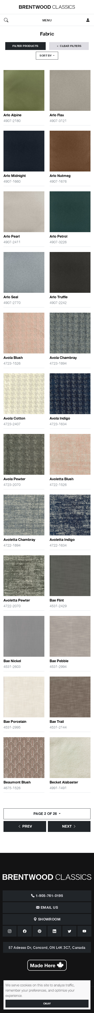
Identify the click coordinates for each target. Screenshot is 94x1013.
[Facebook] (24, 931)
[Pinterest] (40, 931)
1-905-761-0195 (49, 896)
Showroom (49, 919)
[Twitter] (69, 931)
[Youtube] (84, 931)
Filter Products (25, 46)
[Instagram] (10, 931)
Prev (26, 826)
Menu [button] (47, 20)
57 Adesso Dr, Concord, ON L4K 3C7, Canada (47, 947)
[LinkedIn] (54, 931)
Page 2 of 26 (45, 814)
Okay (47, 1003)
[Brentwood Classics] (47, 7)
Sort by (46, 55)
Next (67, 826)
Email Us (49, 907)
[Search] (6, 20)
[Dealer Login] (88, 20)
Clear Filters (70, 46)
